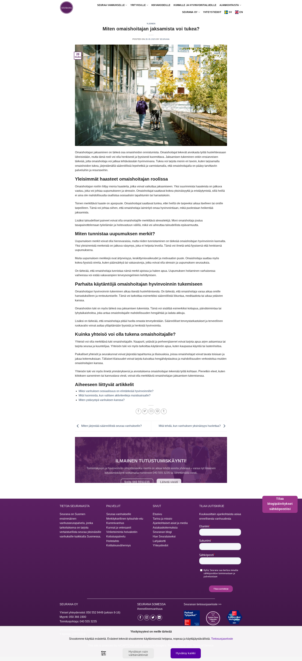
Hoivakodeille (160, 5)
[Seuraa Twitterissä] (153, 617)
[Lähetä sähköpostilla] (151, 411)
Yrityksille (138, 5)
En (241, 12)
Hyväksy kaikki (186, 653)
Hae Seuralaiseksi (164, 536)
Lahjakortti (159, 541)
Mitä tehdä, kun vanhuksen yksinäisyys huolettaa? (190, 426)
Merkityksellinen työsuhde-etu (124, 518)
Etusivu (157, 514)
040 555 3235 (88, 621)
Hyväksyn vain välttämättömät (138, 653)
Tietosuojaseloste (222, 638)
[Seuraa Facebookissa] (140, 617)
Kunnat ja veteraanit (118, 527)
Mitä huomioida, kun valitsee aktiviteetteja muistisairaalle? (114, 395)
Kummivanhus (115, 523)
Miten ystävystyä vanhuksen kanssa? (102, 399)
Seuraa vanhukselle (111, 5)
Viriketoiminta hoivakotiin (121, 531)
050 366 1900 (77, 616)
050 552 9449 (94, 612)
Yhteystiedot (212, 12)
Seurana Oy (190, 12)
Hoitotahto (112, 541)
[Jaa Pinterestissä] (157, 411)
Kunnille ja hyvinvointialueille (195, 5)
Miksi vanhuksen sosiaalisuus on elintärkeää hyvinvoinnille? (116, 391)
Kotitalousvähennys (118, 545)
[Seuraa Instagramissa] (147, 617)
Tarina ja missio (162, 518)
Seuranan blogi (162, 531)
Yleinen (151, 24)
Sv (230, 12)
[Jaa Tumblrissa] (164, 411)
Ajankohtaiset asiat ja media (170, 523)
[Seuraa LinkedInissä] (159, 617)
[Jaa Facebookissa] (138, 411)
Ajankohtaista (229, 5)
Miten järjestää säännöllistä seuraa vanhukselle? (111, 426)
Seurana (165, 39)
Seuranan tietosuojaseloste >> (202, 604)
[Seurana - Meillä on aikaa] (68, 8)
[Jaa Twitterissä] (145, 411)
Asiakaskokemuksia (165, 527)
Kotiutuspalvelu (115, 536)
